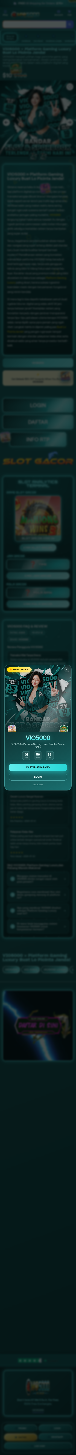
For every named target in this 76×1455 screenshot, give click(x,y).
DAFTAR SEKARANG (38, 767)
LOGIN (38, 776)
